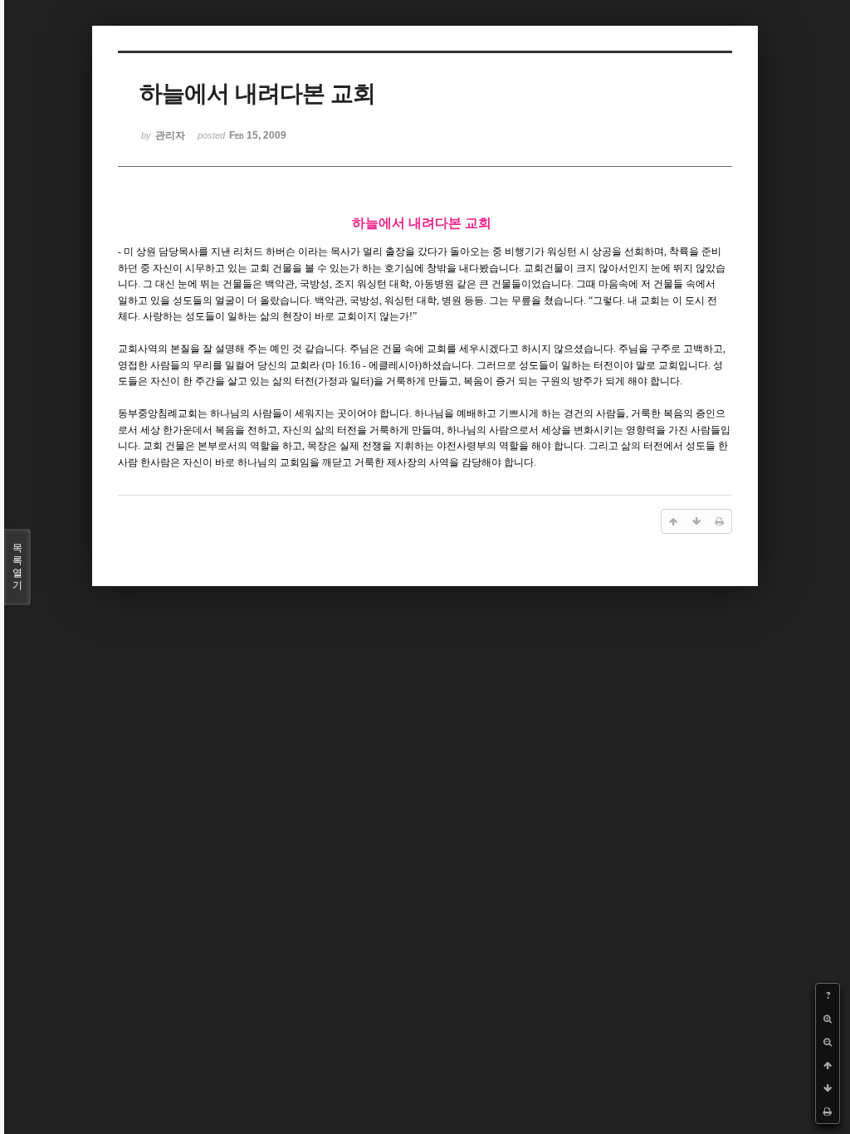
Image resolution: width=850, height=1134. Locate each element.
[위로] (827, 1065)
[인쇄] (827, 1111)
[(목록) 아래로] (827, 1088)
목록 (17, 566)
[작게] (827, 1041)
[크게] (827, 1018)
